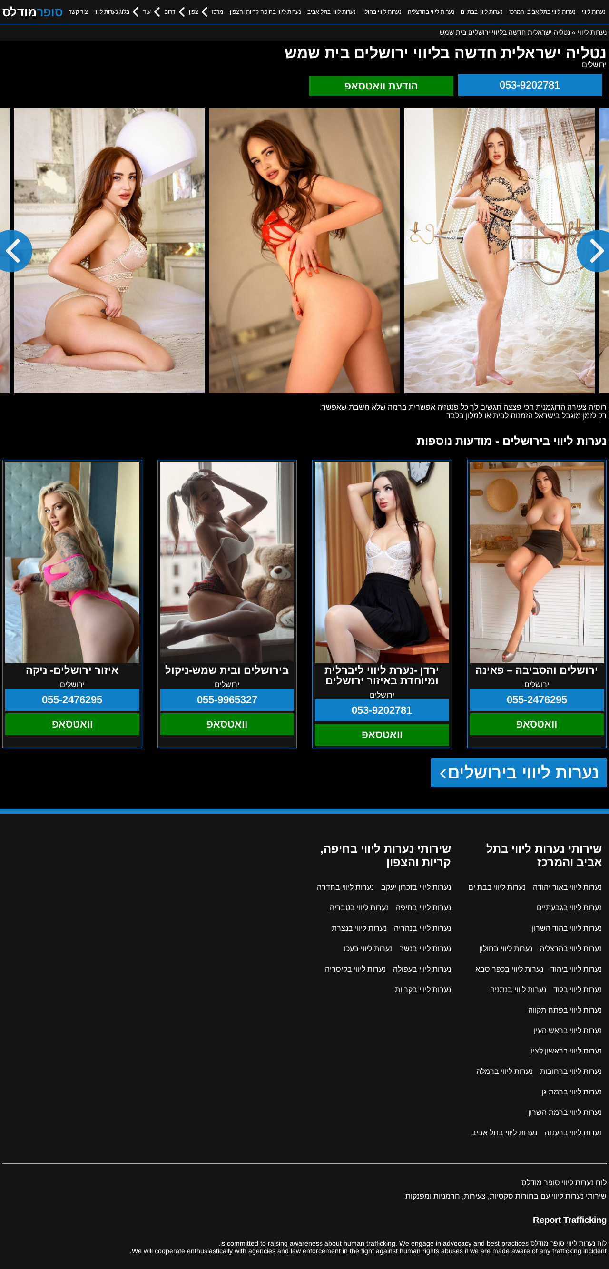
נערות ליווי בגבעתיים (569, 908)
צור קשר (78, 12)
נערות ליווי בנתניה (518, 989)
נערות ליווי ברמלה (504, 1071)
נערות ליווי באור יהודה (567, 887)
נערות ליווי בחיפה (423, 908)
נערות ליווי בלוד (577, 989)
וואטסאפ (536, 724)
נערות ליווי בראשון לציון (565, 1051)
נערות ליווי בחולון (382, 12)
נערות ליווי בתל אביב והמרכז (542, 12)
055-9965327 (227, 700)
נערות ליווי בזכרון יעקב (416, 887)
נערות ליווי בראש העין (568, 1030)
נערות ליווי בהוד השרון (567, 928)
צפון (193, 12)
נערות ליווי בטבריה (359, 908)
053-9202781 (530, 85)
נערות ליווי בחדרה (345, 887)
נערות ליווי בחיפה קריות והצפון (265, 12)
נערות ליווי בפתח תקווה (565, 1010)
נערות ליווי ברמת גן (571, 1092)
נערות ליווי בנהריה (422, 928)
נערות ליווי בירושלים (523, 772)
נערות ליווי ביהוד (576, 969)
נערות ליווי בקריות (423, 989)
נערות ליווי (594, 12)
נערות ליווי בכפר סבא (509, 969)
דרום (170, 12)
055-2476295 (537, 700)
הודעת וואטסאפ (381, 86)
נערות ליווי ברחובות (571, 1071)
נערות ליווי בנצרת (359, 928)
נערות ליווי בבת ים (482, 12)
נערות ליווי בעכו (368, 948)
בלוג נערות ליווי (111, 12)
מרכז (217, 12)
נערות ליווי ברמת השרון (565, 1112)
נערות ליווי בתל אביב (331, 12)
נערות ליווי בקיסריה (355, 969)
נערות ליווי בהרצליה (431, 12)
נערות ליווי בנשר (425, 948)
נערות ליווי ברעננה (573, 1133)
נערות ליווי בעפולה (422, 969)
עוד (147, 12)
